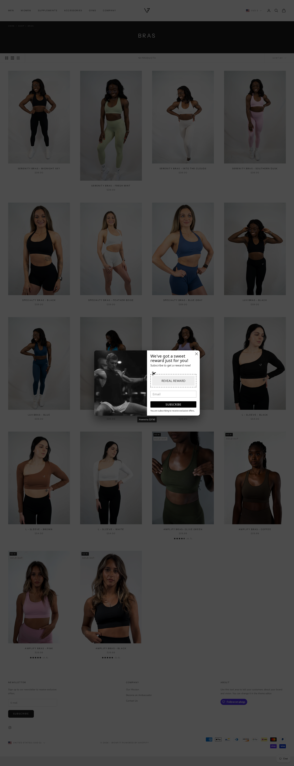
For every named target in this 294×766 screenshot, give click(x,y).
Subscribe (173, 404)
